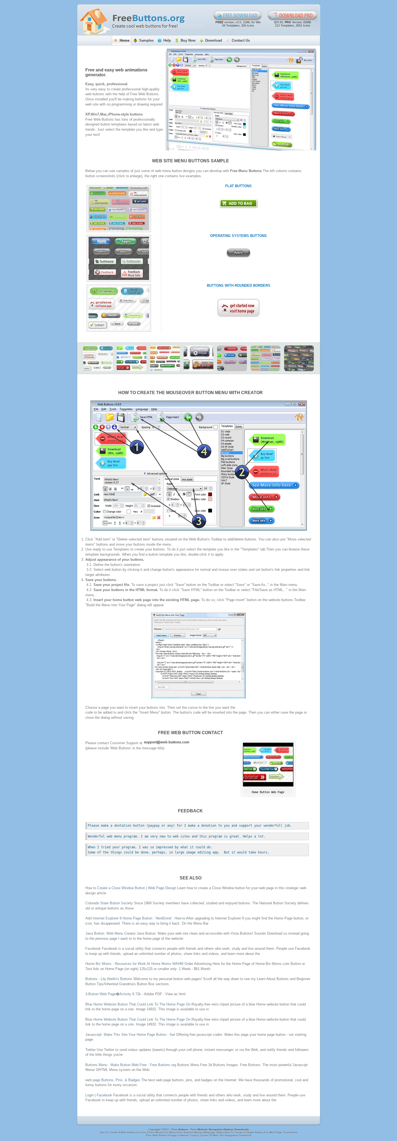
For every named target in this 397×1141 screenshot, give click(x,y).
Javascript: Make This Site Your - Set (130, 1035)
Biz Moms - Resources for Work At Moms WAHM (134, 964)
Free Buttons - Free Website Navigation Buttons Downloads (210, 1129)
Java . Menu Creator (110, 933)
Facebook (93, 949)
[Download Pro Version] (292, 16)
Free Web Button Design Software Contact (173, 1135)
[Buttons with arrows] (131, 358)
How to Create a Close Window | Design (130, 888)
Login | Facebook (98, 1095)
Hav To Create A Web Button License (123, 1132)
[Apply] (238, 253)
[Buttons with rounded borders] (119, 308)
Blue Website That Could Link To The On (138, 1004)
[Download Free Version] (238, 16)
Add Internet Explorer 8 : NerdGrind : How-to (135, 918)
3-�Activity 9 (109, 994)
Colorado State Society (109, 903)
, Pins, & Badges (112, 1080)
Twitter (90, 1050)
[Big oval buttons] (232, 358)
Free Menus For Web (162, 1132)
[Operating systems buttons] (119, 258)
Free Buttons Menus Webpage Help (200, 1132)
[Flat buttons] (119, 208)
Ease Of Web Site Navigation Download (226, 1135)
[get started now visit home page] (238, 307)
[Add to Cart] (165, 358)
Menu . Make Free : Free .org (130, 1065)
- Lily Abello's (108, 979)
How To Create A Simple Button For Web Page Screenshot (260, 1132)
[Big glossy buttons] (198, 358)
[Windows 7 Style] (299, 358)
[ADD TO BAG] (238, 203)
